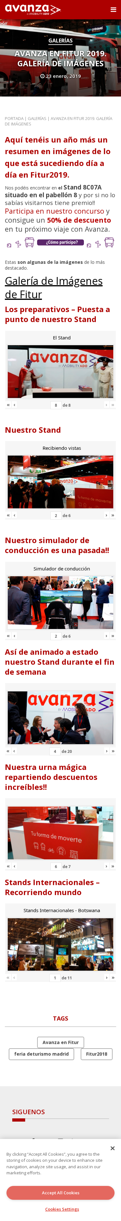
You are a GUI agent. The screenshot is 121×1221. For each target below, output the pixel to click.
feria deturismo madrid (41, 1054)
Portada (14, 118)
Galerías (60, 40)
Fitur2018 (96, 1054)
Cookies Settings (62, 1209)
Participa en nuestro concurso (54, 211)
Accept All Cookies (60, 1193)
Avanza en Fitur (61, 1042)
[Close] (113, 1148)
